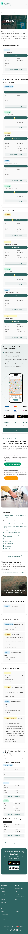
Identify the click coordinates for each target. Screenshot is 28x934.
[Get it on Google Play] (14, 863)
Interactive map (19, 888)
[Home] (6, 4)
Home (2, 888)
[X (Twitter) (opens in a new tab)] (11, 930)
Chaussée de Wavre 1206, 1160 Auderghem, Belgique (13, 25)
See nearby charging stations (13, 464)
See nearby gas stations (11, 478)
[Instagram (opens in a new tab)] (14, 930)
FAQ (16, 891)
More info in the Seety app (16, 69)
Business (3, 902)
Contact (3, 919)
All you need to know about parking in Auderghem (13, 572)
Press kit (3, 917)
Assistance (4, 899)
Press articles (4, 914)
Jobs (2, 911)
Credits (17, 911)
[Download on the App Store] (9, 416)
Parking (3, 891)
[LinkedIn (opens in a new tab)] (17, 930)
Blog (16, 899)
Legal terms (18, 908)
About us (3, 908)
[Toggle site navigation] (26, 4)
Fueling (3, 894)
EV (1, 896)
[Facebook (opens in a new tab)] (7, 930)
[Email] (20, 930)
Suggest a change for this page (14, 843)
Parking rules (4, 12)
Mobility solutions (19, 896)
